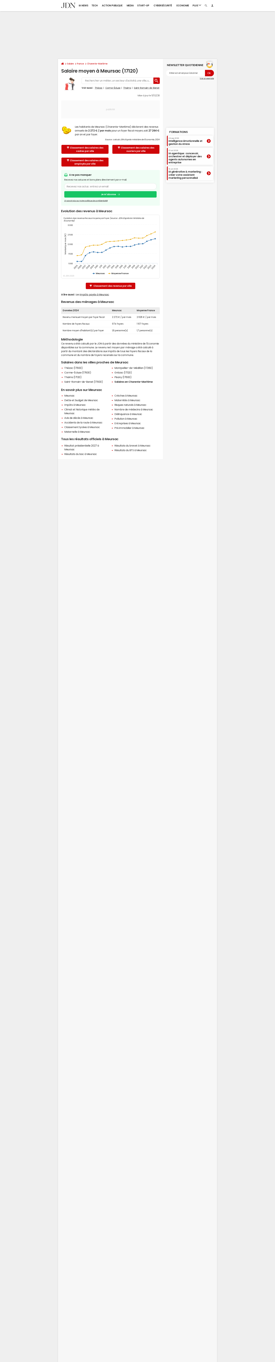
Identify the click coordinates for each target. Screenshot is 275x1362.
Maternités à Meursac (127, 400)
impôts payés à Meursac (94, 294)
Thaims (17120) (72, 377)
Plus (196, 5)
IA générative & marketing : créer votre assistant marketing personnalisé (185, 173)
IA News (83, 5)
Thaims (127, 88)
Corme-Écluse (112, 88)
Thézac (98, 88)
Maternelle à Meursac (77, 431)
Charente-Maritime (97, 64)
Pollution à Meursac (125, 418)
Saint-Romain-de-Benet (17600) (83, 381)
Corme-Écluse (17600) (77, 372)
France (80, 64)
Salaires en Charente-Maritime (133, 381)
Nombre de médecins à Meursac (133, 409)
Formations (178, 132)
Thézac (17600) (73, 368)
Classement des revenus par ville (112, 286)
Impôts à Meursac (75, 405)
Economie (182, 5)
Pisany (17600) (122, 377)
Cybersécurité (163, 5)
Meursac (69, 395)
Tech (95, 5)
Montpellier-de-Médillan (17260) (133, 368)
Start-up (143, 5)
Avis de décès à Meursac (78, 418)
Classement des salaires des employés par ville (86, 162)
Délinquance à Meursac (128, 414)
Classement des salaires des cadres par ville (86, 149)
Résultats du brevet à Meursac (132, 445)
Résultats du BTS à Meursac (130, 450)
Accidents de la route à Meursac (83, 422)
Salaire (70, 64)
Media (130, 5)
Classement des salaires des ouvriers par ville (137, 149)
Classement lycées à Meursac (82, 427)
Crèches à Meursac (126, 395)
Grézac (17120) (123, 372)
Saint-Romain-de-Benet (146, 88)
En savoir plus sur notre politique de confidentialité (86, 201)
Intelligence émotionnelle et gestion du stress (185, 141)
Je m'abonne (108, 194)
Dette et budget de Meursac (81, 400)
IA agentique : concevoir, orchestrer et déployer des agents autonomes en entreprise (185, 157)
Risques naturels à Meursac (130, 405)
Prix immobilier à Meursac (129, 428)
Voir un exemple (207, 78)
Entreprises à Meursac (127, 423)
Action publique (112, 5)
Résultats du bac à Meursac (80, 454)
